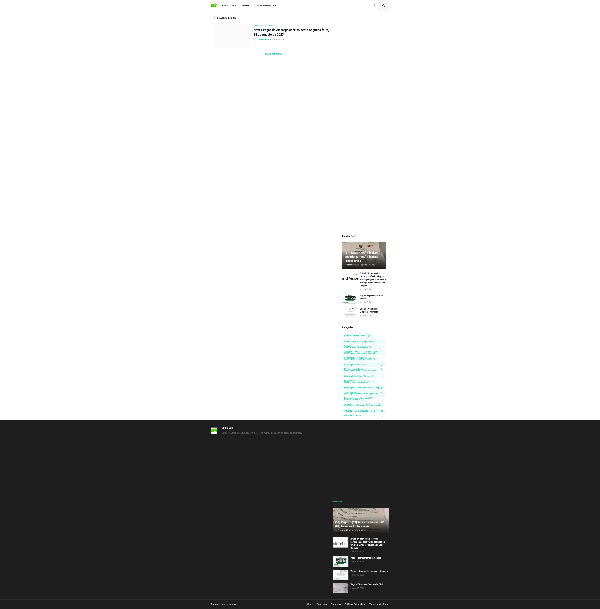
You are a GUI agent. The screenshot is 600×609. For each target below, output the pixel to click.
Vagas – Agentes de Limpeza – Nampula (369, 310)
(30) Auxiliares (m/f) (355, 399)
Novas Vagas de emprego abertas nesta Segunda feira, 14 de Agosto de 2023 (291, 32)
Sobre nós (322, 604)
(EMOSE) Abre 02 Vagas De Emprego (362, 405)
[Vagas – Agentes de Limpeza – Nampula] (350, 312)
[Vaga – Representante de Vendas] (350, 299)
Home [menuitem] (225, 5)
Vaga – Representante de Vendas (371, 297)
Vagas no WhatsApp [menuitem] (266, 5)
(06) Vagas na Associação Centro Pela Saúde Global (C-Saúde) (363, 353)
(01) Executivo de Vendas (357, 335)
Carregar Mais (273, 54)
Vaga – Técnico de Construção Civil (366, 584)
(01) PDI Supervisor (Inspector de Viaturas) (363, 342)
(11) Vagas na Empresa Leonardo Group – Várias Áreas (363, 388)
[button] (374, 5)
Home (310, 604)
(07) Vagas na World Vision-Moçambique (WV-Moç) (363, 365)
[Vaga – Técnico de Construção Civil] (340, 588)
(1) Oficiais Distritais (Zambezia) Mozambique (363, 376)
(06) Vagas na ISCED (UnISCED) (360, 359)
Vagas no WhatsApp (379, 604)
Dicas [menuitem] (235, 5)
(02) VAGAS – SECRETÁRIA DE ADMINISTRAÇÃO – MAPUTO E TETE (363, 347)
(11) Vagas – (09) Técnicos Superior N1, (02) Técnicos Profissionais (361, 257)
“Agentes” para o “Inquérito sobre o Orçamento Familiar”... (363, 411)
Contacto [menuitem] (247, 5)
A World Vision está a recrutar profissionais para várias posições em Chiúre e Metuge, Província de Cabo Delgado (373, 279)
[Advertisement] (364, 75)
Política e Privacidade (355, 604)
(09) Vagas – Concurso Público (360, 370)
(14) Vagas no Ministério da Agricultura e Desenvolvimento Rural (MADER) (363, 394)
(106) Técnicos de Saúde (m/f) (359, 382)
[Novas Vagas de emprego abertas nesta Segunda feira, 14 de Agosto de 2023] (232, 36)
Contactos (336, 604)
